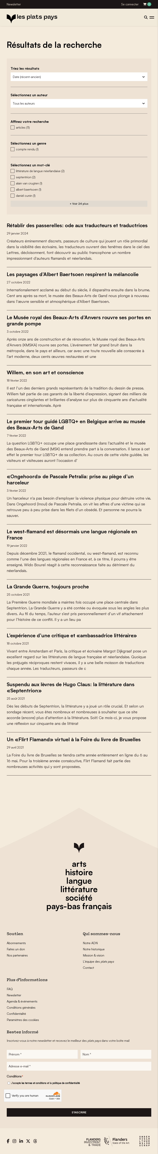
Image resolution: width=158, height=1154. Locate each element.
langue (79, 881)
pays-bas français (79, 906)
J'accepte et (45, 1082)
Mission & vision (93, 955)
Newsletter (14, 4)
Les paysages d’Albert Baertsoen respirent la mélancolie (73, 274)
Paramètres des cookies (23, 1020)
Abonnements (16, 943)
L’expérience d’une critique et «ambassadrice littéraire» (72, 635)
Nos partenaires (17, 955)
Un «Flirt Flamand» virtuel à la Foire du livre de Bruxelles (74, 739)
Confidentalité (16, 1014)
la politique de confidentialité (65, 1082)
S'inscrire (79, 1112)
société (79, 898)
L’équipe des (98, 961)
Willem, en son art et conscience (45, 372)
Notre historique (94, 949)
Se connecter (130, 4)
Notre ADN (90, 943)
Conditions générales (21, 1007)
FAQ (10, 989)
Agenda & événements (22, 1001)
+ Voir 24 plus (79, 203)
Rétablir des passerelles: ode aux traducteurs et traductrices (77, 225)
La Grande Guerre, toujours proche (48, 586)
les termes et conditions (34, 1082)
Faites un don (16, 949)
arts (79, 864)
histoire (79, 872)
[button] (79, 127)
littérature (79, 889)
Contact (88, 968)
